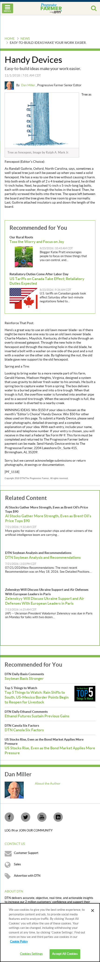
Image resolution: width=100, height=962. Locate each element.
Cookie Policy (19, 941)
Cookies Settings (31, 954)
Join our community (36, 830)
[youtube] (42, 817)
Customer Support (26, 853)
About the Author (47, 783)
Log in (10, 830)
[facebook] (9, 817)
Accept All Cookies (64, 954)
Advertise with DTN (27, 875)
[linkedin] (58, 817)
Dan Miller (28, 85)
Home (10, 38)
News (25, 38)
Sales (17, 864)
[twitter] (25, 817)
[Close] (92, 910)
